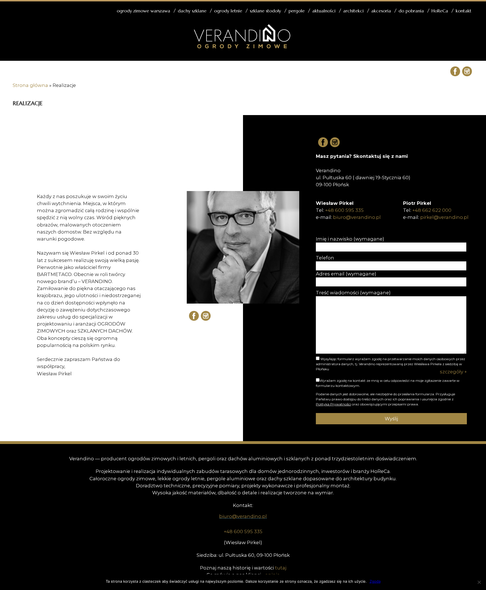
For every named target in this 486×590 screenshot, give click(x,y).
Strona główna (30, 85)
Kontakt (463, 11)
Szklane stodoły (265, 11)
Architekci (353, 11)
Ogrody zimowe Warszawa (143, 11)
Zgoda (375, 581)
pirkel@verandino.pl (444, 217)
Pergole (297, 11)
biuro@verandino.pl (357, 217)
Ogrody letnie (228, 11)
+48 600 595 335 (344, 210)
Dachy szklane (192, 11)
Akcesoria (381, 11)
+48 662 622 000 (431, 210)
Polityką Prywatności (333, 404)
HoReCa (439, 11)
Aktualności (324, 11)
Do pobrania (411, 11)
